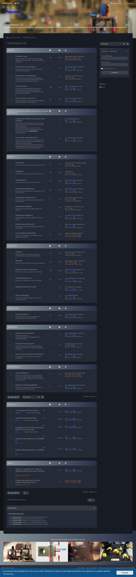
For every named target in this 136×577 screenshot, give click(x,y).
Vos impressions (21, 314)
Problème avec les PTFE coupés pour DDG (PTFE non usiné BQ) (29, 428)
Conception (19, 163)
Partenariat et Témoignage (25, 76)
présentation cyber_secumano (74, 56)
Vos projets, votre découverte (26, 138)
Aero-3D (70, 345)
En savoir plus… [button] (9, 574)
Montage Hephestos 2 (23, 278)
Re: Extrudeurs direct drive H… (74, 189)
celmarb (70, 173)
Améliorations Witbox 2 (24, 215)
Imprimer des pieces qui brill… (74, 233)
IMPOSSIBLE (12, 327)
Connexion (104, 51)
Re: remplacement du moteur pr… (75, 385)
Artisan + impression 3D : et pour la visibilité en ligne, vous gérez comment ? (30, 471)
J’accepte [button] (125, 573)
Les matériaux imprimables (25, 233)
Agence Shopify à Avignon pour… (75, 252)
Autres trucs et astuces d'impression (29, 354)
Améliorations (20, 180)
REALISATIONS (13, 308)
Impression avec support (24, 344)
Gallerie (103, 84)
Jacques (70, 68)
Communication (21, 86)
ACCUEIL (11, 50)
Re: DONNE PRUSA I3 (71, 295)
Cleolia (70, 77)
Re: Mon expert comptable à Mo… (75, 373)
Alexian (70, 253)
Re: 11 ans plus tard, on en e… (74, 86)
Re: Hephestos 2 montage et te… (75, 278)
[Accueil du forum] (25, 15)
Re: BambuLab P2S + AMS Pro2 (75, 67)
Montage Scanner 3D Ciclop (25, 287)
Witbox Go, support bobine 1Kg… (75, 224)
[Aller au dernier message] (74, 410)
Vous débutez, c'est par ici (25, 98)
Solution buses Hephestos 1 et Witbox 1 (29, 451)
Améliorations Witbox (23, 206)
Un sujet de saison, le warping (74, 314)
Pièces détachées (22, 295)
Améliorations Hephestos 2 (25, 198)
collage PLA (68, 171)
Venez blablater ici (22, 373)
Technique (19, 171)
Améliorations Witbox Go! (25, 224)
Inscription (113, 51)
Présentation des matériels (25, 67)
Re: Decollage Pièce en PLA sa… (75, 333)
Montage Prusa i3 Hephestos (26, 269)
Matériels (18, 261)
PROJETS (11, 157)
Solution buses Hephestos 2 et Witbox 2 (29, 440)
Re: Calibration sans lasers (73, 287)
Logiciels (18, 252)
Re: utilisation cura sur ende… (74, 354)
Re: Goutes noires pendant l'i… (74, 180)
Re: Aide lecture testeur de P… (74, 344)
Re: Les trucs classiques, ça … (74, 98)
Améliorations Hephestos (25, 189)
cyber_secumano (73, 58)
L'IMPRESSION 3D (16, 43)
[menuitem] (17, 3)
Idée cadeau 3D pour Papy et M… (75, 261)
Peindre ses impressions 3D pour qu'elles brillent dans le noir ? (27, 481)
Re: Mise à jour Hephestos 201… (75, 269)
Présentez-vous (21, 56)
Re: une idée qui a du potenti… (74, 138)
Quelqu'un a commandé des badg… (76, 163)
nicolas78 (71, 199)
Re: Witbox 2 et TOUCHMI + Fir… (74, 215)
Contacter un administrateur (26, 418)
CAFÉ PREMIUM (14, 367)
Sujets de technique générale (26, 385)
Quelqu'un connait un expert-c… (75, 76)
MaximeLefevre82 (73, 235)
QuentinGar (71, 262)
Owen (69, 208)
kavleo (70, 164)
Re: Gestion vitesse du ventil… (74, 198)
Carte (103, 87)
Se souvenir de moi (109, 68)
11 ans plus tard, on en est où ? (27, 410)
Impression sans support (24, 333)
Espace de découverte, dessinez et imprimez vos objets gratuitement (28, 112)
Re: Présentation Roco (72, 119)
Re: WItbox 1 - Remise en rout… (74, 206)
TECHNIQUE (12, 246)
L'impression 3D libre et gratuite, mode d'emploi (30, 120)
